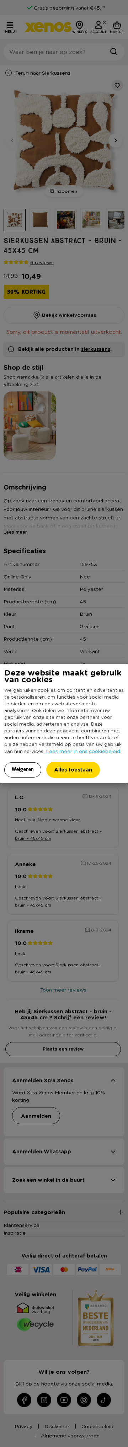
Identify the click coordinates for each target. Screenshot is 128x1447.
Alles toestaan (73, 769)
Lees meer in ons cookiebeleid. (83, 751)
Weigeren (23, 769)
